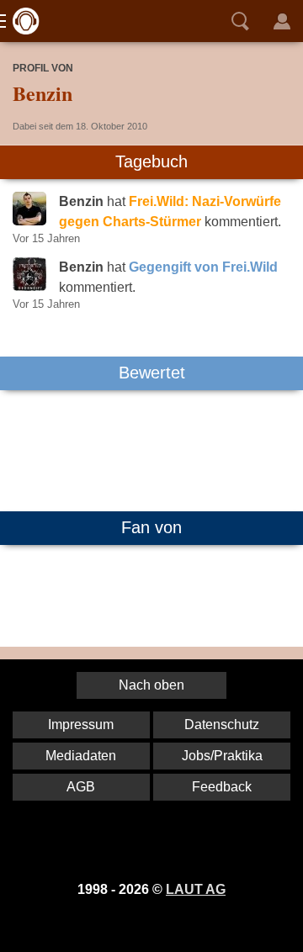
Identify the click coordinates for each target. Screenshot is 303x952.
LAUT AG (196, 889)
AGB (80, 787)
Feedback (222, 787)
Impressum (81, 724)
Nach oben (151, 685)
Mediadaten (80, 755)
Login (282, 21)
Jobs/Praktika (222, 755)
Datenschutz (221, 724)
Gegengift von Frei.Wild (203, 267)
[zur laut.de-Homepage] (21, 21)
